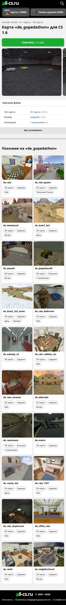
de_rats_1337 (42, 483)
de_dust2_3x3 (42, 225)
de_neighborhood (44, 569)
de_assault (9, 268)
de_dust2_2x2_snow (14, 311)
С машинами (39, 122)
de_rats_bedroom (44, 311)
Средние (37, 117)
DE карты (38, 111)
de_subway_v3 (11, 354)
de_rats (7, 182)
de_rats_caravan (12, 397)
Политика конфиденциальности (32, 599)
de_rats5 (7, 569)
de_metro (40, 440)
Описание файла (11, 102)
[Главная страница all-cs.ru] (10, 3)
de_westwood (10, 225)
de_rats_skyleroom (13, 526)
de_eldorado (42, 397)
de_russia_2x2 (10, 483)
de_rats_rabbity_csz (45, 354)
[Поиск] (62, 3)
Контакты (7, 599)
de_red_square (43, 182)
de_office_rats (42, 526)
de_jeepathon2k (44, 268)
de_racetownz (10, 440)
